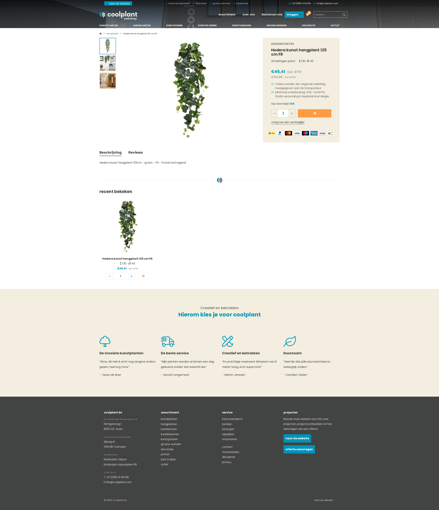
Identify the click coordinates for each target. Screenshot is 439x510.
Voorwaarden (230, 452)
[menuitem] (227, 14)
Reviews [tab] (135, 152)
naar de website (119, 3)
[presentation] (124, 89)
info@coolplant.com (327, 3)
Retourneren (229, 439)
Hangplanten (142, 25)
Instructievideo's (232, 419)
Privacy (226, 462)
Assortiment (227, 14)
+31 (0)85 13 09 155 (301, 3)
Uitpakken (228, 434)
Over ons (248, 14)
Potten (165, 454)
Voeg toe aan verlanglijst (288, 122)
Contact (227, 447)
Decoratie (308, 25)
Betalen (227, 424)
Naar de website (297, 438)
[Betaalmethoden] (271, 133)
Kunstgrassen (241, 25)
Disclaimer (228, 457)
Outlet (335, 25)
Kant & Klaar (168, 459)
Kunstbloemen (207, 25)
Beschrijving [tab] (110, 152)
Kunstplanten (108, 25)
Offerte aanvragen (299, 449)
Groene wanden (276, 25)
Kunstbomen (174, 25)
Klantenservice (272, 14)
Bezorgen (228, 429)
